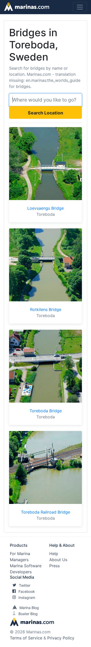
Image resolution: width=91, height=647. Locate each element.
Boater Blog (28, 614)
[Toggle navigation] (80, 7)
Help (53, 553)
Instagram (26, 597)
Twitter (24, 585)
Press (54, 565)
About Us (58, 559)
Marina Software (25, 565)
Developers (21, 571)
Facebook (26, 591)
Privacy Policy (60, 637)
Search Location (45, 112)
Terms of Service (26, 637)
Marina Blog (29, 607)
